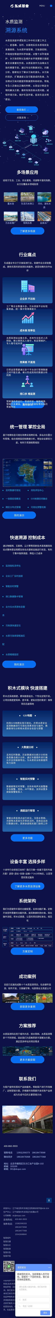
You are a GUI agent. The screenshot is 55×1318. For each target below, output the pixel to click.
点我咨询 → (23, 117)
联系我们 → (23, 110)
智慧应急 (7, 1252)
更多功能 (27, 838)
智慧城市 (7, 1238)
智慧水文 (7, 1245)
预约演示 (19, 515)
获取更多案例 (27, 1006)
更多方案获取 (27, 1060)
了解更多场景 (27, 231)
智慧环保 (7, 1256)
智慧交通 (7, 1242)
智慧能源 (7, 1249)
